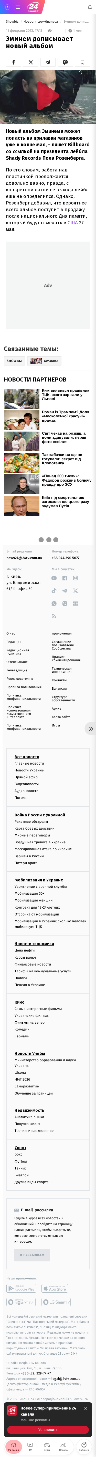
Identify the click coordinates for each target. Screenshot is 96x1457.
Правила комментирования (66, 658)
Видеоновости (27, 784)
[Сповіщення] (90, 7)
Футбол (21, 1161)
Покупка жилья (27, 1124)
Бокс (18, 1154)
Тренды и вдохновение (34, 1131)
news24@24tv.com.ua (24, 558)
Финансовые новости (33, 964)
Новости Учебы (30, 1053)
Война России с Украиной (40, 815)
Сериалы (22, 1036)
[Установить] (48, 1419)
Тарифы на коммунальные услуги (43, 971)
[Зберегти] (82, 62)
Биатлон (22, 1175)
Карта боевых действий (35, 828)
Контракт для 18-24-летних (37, 907)
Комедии (22, 1029)
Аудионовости (26, 791)
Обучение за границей (34, 1093)
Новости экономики (34, 944)
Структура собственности (63, 698)
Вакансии (59, 688)
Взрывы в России (29, 856)
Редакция (13, 642)
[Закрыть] (86, 1408)
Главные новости (29, 763)
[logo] (33, 7)
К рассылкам (32, 1255)
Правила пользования (23, 687)
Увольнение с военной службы (41, 886)
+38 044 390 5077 (66, 558)
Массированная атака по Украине (43, 849)
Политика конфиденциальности (23, 697)
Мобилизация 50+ (29, 894)
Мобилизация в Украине (39, 880)
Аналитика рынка (29, 1117)
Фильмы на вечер (30, 1022)
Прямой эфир (26, 777)
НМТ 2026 (22, 1080)
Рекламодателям (19, 678)
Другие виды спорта (32, 1182)
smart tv (21, 1302)
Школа (20, 1073)
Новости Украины (30, 770)
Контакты (59, 680)
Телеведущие (16, 670)
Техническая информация (62, 670)
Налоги (21, 978)
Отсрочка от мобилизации (37, 914)
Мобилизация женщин (34, 900)
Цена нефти (25, 950)
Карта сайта (61, 717)
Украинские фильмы (32, 1015)
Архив (56, 708)
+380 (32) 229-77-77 (36, 1373)
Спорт (20, 1148)
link (54, 578)
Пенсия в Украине (30, 985)
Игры (56, 725)
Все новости (27, 756)
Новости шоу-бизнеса (41, 21)
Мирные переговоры (32, 835)
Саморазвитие (27, 1086)
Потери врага (26, 863)
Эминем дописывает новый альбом (76, 21)
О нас (10, 633)
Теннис (21, 1168)
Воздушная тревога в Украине (40, 842)
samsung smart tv (56, 1302)
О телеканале (17, 662)
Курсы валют (25, 957)
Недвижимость (29, 1110)
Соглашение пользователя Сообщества (63, 645)
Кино (20, 1002)
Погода (21, 798)
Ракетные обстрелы (31, 821)
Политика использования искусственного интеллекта (18, 712)
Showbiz (12, 21)
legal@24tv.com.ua (65, 1379)
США (73, 223)
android (21, 1288)
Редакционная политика (17, 652)
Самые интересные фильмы (38, 1009)
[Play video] (48, 95)
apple (56, 1288)
